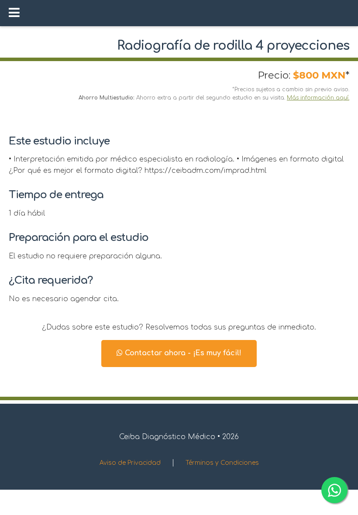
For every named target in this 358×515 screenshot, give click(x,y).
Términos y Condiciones (222, 463)
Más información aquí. (318, 98)
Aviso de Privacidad (130, 463)
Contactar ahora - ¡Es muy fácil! (182, 353)
